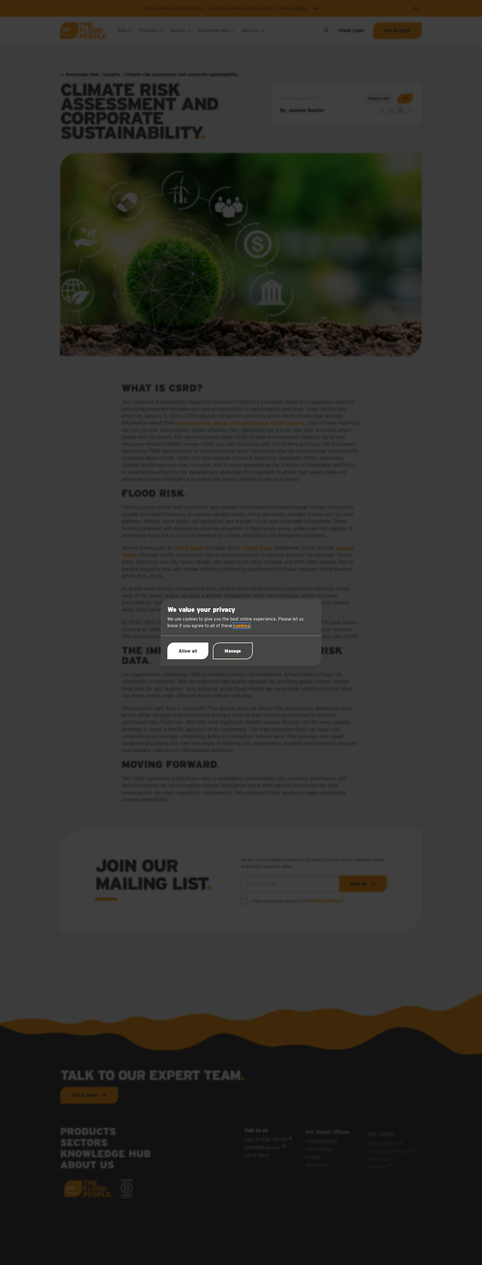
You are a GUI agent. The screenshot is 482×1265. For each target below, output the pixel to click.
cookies (241, 625)
